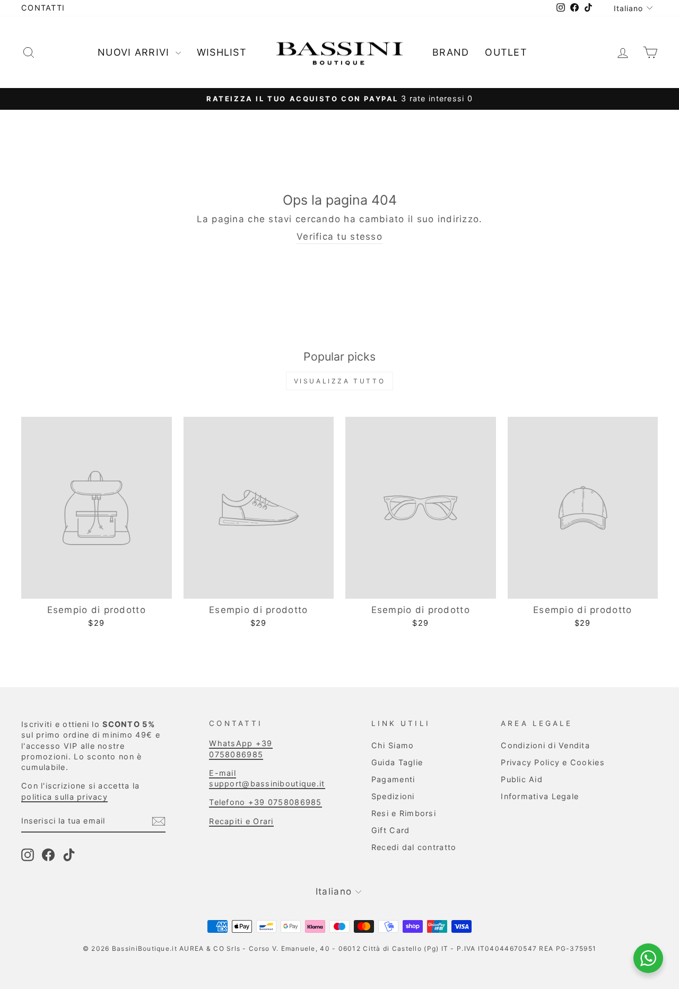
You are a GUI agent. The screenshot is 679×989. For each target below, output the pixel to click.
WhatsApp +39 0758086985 (240, 748)
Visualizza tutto (340, 381)
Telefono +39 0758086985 (265, 802)
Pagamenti (393, 779)
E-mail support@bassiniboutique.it (267, 778)
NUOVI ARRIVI (135, 52)
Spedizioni (393, 796)
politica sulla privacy (64, 796)
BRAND (450, 52)
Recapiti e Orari (241, 821)
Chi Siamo (392, 745)
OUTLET (506, 52)
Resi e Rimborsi (403, 813)
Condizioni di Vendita (545, 745)
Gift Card (390, 830)
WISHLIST (222, 52)
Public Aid (522, 779)
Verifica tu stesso (339, 236)
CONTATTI (43, 7)
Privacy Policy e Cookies (553, 762)
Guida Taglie (397, 762)
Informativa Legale (540, 796)
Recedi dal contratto (414, 847)
